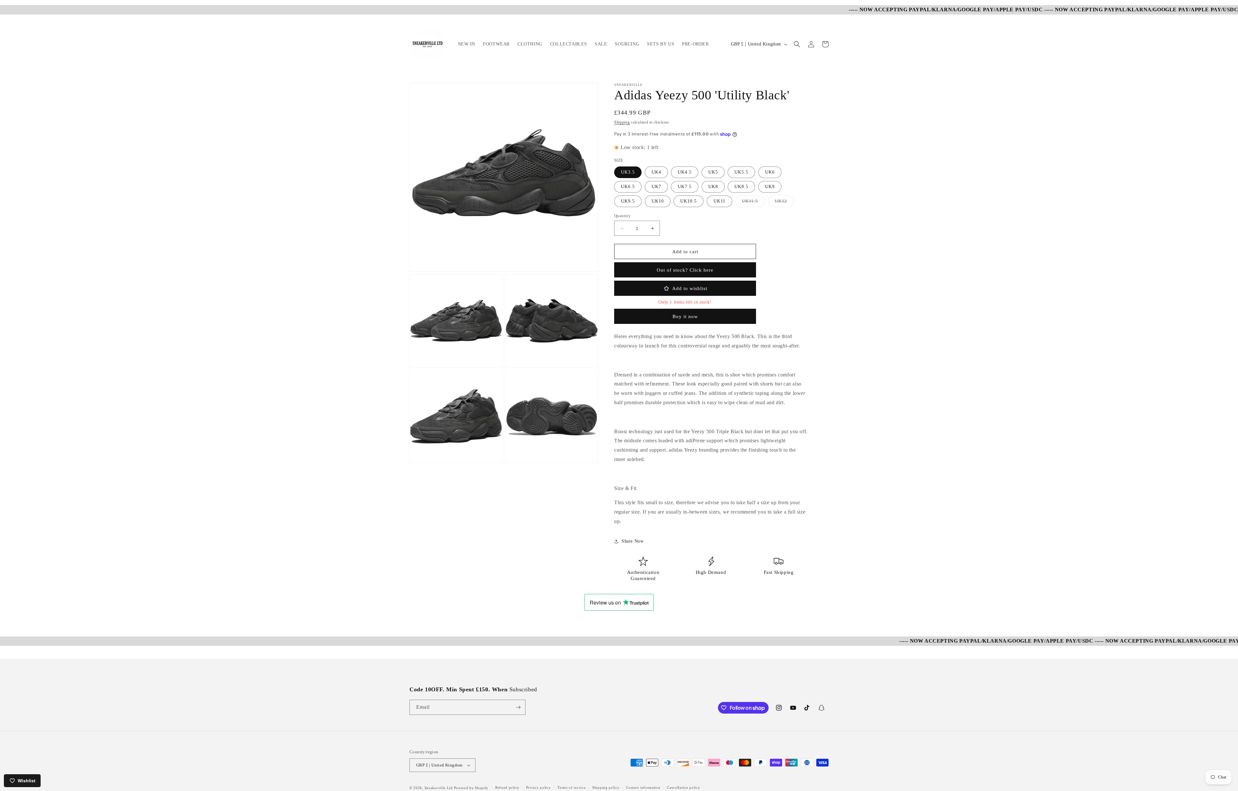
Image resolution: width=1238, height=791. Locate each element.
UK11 (719, 201)
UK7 (656, 186)
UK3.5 (628, 172)
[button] (797, 44)
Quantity (622, 215)
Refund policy (507, 787)
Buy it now (685, 316)
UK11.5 (753, 202)
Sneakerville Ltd (439, 788)
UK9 (770, 186)
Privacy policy (538, 787)
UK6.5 (628, 186)
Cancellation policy (683, 787)
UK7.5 (685, 186)
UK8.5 (741, 186)
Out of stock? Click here (685, 270)
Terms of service (571, 787)
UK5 (713, 172)
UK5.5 (741, 172)
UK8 (713, 186)
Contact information (643, 787)
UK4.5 (685, 172)
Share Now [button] (633, 541)
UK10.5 (688, 201)
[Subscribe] (518, 707)
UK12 (784, 202)
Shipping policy (606, 787)
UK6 (770, 172)
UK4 (656, 172)
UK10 (658, 201)
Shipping (622, 122)
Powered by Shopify (471, 788)
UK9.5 (628, 201)
